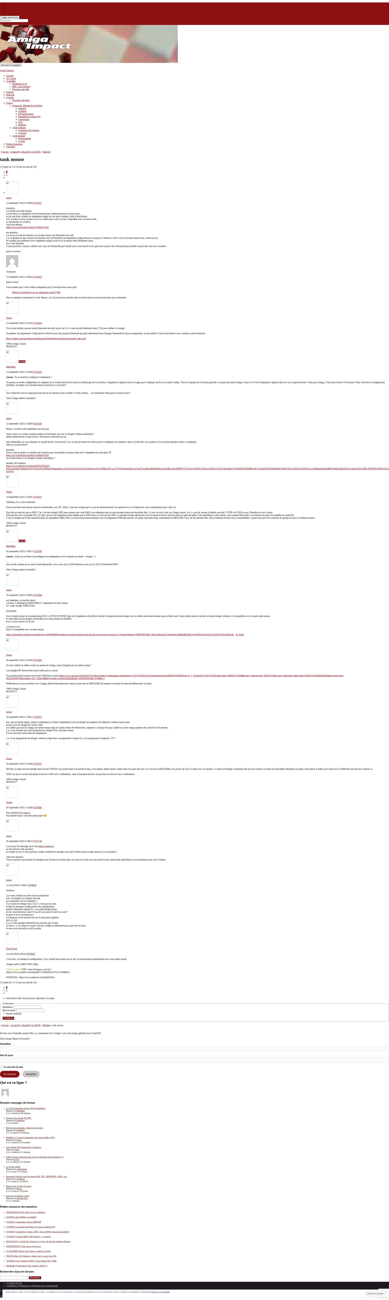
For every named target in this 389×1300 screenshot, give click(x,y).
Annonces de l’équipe (28, 130)
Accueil (10, 75)
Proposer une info (20, 89)
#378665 (31, 954)
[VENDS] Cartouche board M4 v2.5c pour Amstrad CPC (30, 1227)
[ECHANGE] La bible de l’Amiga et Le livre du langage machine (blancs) (38, 1241)
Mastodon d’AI (19, 84)
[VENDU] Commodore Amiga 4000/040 (23, 1222)
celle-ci (26, 812)
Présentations (24, 138)
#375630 (37, 423)
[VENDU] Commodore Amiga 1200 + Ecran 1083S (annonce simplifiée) (37, 1232)
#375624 (37, 323)
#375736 (37, 841)
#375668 (37, 595)
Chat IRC (10, 146)
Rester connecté (13, 1013)
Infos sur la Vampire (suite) (18, 1196)
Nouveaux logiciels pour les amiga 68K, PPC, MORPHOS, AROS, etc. (36, 1176)
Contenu (22, 133)
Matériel (22, 125)
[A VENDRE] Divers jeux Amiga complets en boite (28, 1251)
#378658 (32, 885)
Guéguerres (23, 119)
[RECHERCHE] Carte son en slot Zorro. (23, 1246)
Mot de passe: (9, 1010)
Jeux (20, 122)
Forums (5, 152)
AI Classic (11, 78)
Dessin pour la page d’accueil (18, 1186)
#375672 (37, 717)
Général (22, 108)
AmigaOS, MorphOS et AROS (27, 105)
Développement (25, 114)
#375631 (37, 497)
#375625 (37, 372)
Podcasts (10, 94)
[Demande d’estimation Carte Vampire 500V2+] (26, 1266)
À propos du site (14, 1283)
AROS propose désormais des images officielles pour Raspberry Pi (34, 1157)
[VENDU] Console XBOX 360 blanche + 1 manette (28, 1237)
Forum (9, 103)
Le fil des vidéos (13, 1167)
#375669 (37, 660)
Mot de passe (6, 1055)
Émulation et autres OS (29, 116)
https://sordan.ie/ (46, 846)
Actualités (11, 81)
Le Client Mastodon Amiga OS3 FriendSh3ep (25, 1108)
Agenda (10, 97)
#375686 (37, 807)
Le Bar (21, 141)
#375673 (37, 763)
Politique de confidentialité (160, 1292)
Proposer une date (20, 100)
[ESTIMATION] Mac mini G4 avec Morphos (25, 1212)
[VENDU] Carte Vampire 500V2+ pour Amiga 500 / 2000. (31, 1261)
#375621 (37, 203)
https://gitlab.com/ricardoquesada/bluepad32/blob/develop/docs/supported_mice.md (46, 338)
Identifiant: (7, 1007)
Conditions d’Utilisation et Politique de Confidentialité (32, 1285)
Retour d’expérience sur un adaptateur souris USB (36, 292)
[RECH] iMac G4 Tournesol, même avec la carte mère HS (31, 1256)
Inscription (31, 1074)
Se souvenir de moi (13, 1067)
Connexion (8, 1018)
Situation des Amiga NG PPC (18, 1118)
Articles (10, 92)
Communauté (18, 135)
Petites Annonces (14, 144)
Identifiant (5, 1044)
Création (22, 111)
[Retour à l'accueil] (178, 62)
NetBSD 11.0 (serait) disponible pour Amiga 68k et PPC (30, 1137)
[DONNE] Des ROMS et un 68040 (21, 1217)
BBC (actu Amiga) (21, 86)
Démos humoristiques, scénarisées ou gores (24, 1128)
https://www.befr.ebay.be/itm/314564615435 (27, 227)
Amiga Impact (7, 70)
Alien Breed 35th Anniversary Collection (23, 1147)
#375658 (37, 551)
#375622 (37, 277)
